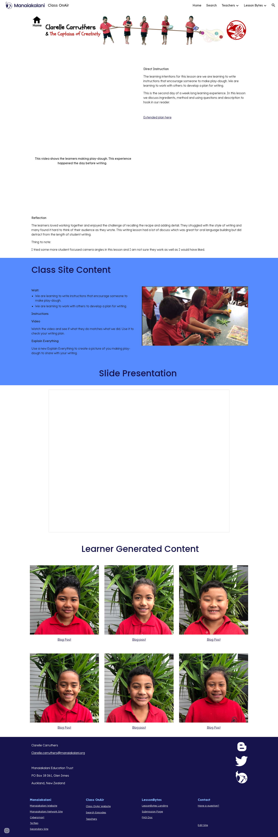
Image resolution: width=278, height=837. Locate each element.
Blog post (139, 639)
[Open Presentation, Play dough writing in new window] (222, 395)
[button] (273, 5)
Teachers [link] (228, 5)
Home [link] (197, 5)
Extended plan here (157, 117)
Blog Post (64, 639)
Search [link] (211, 5)
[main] (195, 93)
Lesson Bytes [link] (253, 5)
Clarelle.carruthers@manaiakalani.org (58, 753)
